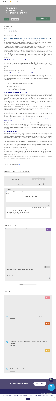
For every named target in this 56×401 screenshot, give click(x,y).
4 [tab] (30, 284)
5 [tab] (33, 284)
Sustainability (43, 18)
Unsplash (21, 167)
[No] (54, 397)
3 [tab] (27, 284)
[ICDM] (9, 2)
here (20, 164)
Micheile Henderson (13, 167)
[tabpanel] (28, 254)
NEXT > (48, 205)
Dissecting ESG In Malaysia (31, 196)
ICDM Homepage (51, 388)
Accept (28, 398)
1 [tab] (20, 284)
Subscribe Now (40, 383)
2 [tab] (23, 284)
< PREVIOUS (8, 189)
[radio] (33, 178)
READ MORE (10, 278)
